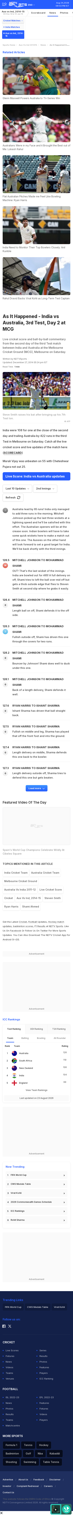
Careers (48, 1486)
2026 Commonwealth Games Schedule (31, 1202)
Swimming (30, 1461)
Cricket (23, 921)
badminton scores (23, 926)
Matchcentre (13, 1425)
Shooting (11, 1461)
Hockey (43, 1445)
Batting (25, 1038)
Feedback (38, 1479)
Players (44, 1373)
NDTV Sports (56, 926)
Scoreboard (38, 12)
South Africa (25, 1060)
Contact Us (8, 1492)
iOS (17, 939)
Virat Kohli (16, 1193)
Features (44, 1367)
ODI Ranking (36, 1029)
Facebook (15, 930)
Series (43, 1350)
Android (7, 939)
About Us (23, 1479)
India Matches (12, 27)
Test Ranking (14, 1029)
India (21, 1075)
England (23, 1083)
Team (10, 1038)
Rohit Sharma (17, 1220)
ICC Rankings (17, 1211)
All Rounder (60, 1038)
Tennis (28, 1445)
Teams (9, 1373)
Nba (40, 1453)
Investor (7, 1486)
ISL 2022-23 (12, 1397)
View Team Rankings (36, 1090)
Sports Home (9, 45)
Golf (28, 1453)
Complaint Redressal (28, 1486)
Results (43, 1356)
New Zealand (26, 1068)
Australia (23, 1053)
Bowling (41, 1038)
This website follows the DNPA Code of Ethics (27, 1499)
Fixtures (10, 1356)
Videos (9, 1367)
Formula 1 (11, 1445)
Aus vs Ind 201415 (28, 45)
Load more (35, 788)
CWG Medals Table (21, 1184)
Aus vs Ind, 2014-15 (13, 12)
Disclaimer (55, 1479)
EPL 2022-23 (47, 1397)
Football (33, 921)
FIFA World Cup (19, 1175)
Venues (10, 1378)
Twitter (44, 930)
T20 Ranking (59, 1029)
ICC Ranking (46, 1378)
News (52, 12)
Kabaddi (55, 1453)
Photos (64, 12)
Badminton (12, 1453)
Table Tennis (51, 1461)
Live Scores (12, 1350)
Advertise (8, 1479)
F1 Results (40, 926)
